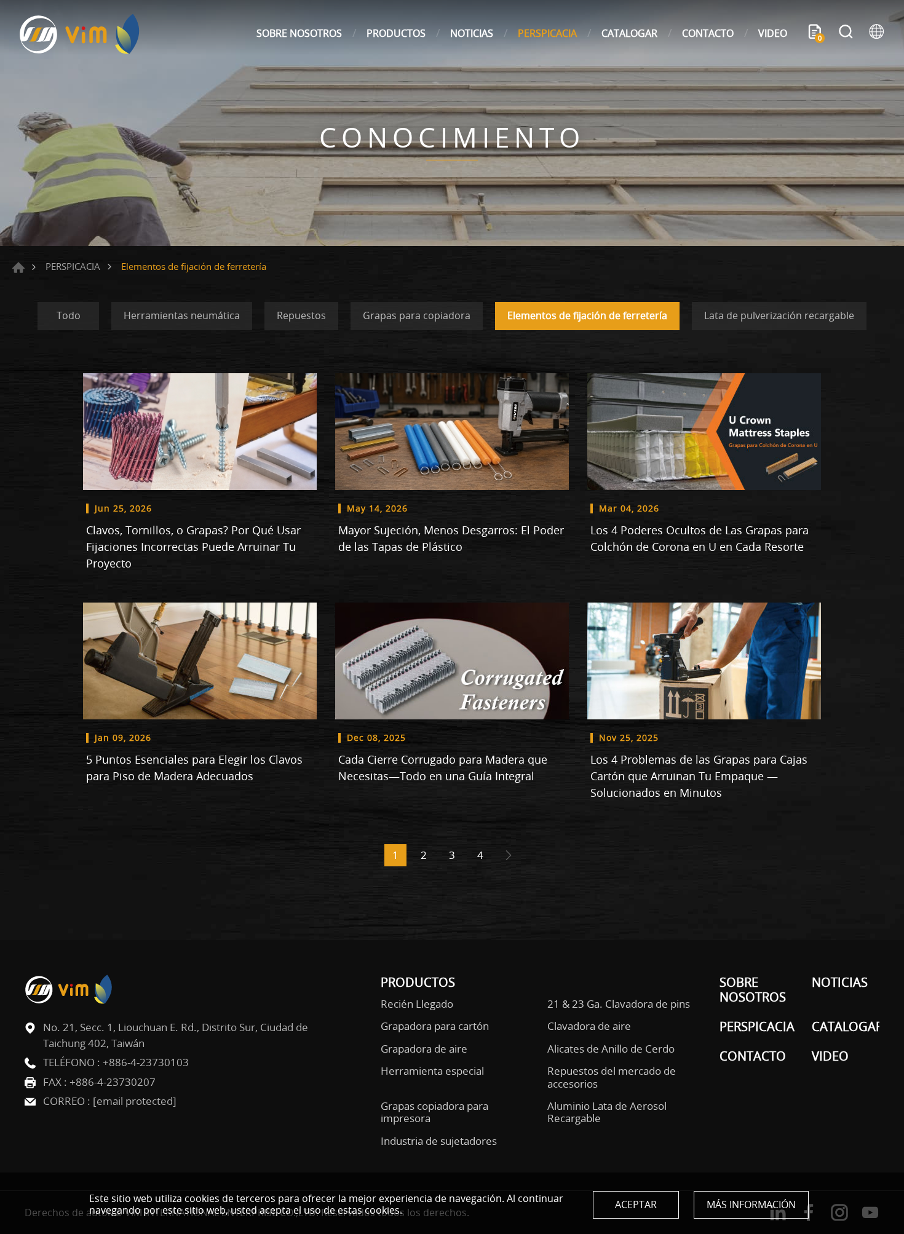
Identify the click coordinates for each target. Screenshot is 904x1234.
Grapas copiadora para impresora (434, 1112)
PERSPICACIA (547, 33)
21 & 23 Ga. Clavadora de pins (618, 1004)
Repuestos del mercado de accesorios (611, 1077)
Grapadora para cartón (435, 1026)
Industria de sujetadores (439, 1141)
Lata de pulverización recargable (779, 315)
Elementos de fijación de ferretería (587, 315)
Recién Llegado (417, 1004)
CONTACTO (708, 33)
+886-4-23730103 (146, 1062)
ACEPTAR (636, 1204)
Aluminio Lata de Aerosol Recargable (607, 1112)
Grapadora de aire (424, 1049)
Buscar (845, 33)
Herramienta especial (432, 1071)
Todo (69, 315)
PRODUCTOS (396, 33)
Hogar (18, 267)
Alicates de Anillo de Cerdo (611, 1049)
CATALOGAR (629, 33)
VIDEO (772, 33)
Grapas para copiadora (416, 315)
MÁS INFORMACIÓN (751, 1204)
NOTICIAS (471, 33)
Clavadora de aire (589, 1026)
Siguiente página (509, 855)
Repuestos (301, 315)
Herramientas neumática (182, 315)
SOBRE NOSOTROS (299, 33)
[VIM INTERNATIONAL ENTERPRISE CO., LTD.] (79, 33)
